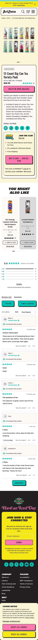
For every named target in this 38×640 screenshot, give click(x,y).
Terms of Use (24, 552)
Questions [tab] (18, 297)
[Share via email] (6, 128)
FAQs (4, 600)
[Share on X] (22, 128)
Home (3, 18)
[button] (19, 269)
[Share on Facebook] (17, 128)
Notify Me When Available (19, 89)
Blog (3, 594)
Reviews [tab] (7, 297)
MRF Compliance (26, 581)
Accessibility (24, 577)
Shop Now (10, 246)
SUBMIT (19, 542)
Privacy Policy (14, 552)
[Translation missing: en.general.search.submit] (23, 12)
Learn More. (21, 5)
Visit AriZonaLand (9, 584)
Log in (25, 169)
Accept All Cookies (19, 627)
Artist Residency (8, 587)
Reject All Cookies (19, 634)
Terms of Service (26, 584)
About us (5, 577)
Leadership (6, 590)
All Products (11, 18)
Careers (5, 581)
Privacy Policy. (29, 617)
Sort (17, 312)
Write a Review (28, 304)
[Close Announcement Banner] (35, 4)
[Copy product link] (11, 128)
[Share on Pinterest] (28, 128)
